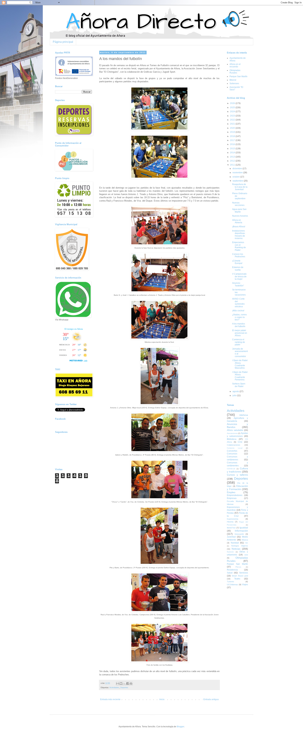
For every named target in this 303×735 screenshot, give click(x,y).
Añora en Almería (237, 221)
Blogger (180, 726)
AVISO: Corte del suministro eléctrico (238, 303)
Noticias (236, 548)
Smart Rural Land (240, 576)
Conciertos (232, 451)
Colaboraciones (233, 445)
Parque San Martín (238, 76)
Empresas (232, 498)
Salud (230, 573)
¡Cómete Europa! (237, 262)
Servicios (243, 573)
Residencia (232, 570)
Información (241, 530)
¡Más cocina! (238, 310)
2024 (232, 111)
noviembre (238, 172)
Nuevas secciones (238, 204)
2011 (232, 165)
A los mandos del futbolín (238, 325)
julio (235, 395)
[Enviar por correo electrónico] (117, 683)
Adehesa (243, 415)
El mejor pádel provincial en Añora (239, 333)
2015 (232, 148)
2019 (232, 132)
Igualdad (244, 527)
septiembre (238, 181)
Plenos (238, 567)
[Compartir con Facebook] (127, 683)
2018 (232, 136)
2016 (232, 144)
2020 (232, 128)
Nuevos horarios (240, 216)
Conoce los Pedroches (238, 255)
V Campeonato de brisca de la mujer (239, 276)
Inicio (161, 699)
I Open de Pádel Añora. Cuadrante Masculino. (240, 364)
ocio (246, 555)
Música (245, 540)
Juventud (231, 537)
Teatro (237, 579)
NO (246, 543)
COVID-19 (231, 469)
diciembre (238, 168)
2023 (232, 116)
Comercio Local (234, 448)
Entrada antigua (211, 699)
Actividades (114, 687)
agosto (236, 391)
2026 (232, 103)
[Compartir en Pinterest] (131, 683)
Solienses (234, 83)
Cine (240, 442)
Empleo (231, 492)
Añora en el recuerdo (235, 65)
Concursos (232, 453)
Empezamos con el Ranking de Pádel (239, 246)
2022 (232, 120)
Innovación (239, 534)
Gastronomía (232, 519)
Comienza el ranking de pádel (238, 342)
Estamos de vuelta (237, 268)
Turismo (230, 581)
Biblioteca (231, 439)
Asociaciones (232, 433)
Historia (230, 522)
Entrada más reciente (110, 699)
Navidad (235, 543)
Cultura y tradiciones (237, 470)
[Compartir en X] (124, 683)
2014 (232, 152)
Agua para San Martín (239, 210)
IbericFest (231, 528)
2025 (232, 107)
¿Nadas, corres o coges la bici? (239, 317)
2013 (232, 157)
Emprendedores (234, 495)
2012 (232, 161)
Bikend (233, 80)
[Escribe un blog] (121, 683)
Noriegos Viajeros (239, 546)
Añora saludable (235, 430)
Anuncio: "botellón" (238, 284)
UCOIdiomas (232, 584)
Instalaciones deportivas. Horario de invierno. (238, 235)
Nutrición (230, 552)
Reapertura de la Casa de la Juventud (239, 187)
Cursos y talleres (237, 474)
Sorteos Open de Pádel (238, 384)
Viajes (245, 584)
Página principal (63, 41)
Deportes (124, 687)
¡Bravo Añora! (238, 226)
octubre (236, 177)
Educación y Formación (237, 488)
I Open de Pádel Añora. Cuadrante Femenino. (240, 376)
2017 (232, 140)
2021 (232, 124)
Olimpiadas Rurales (235, 71)
